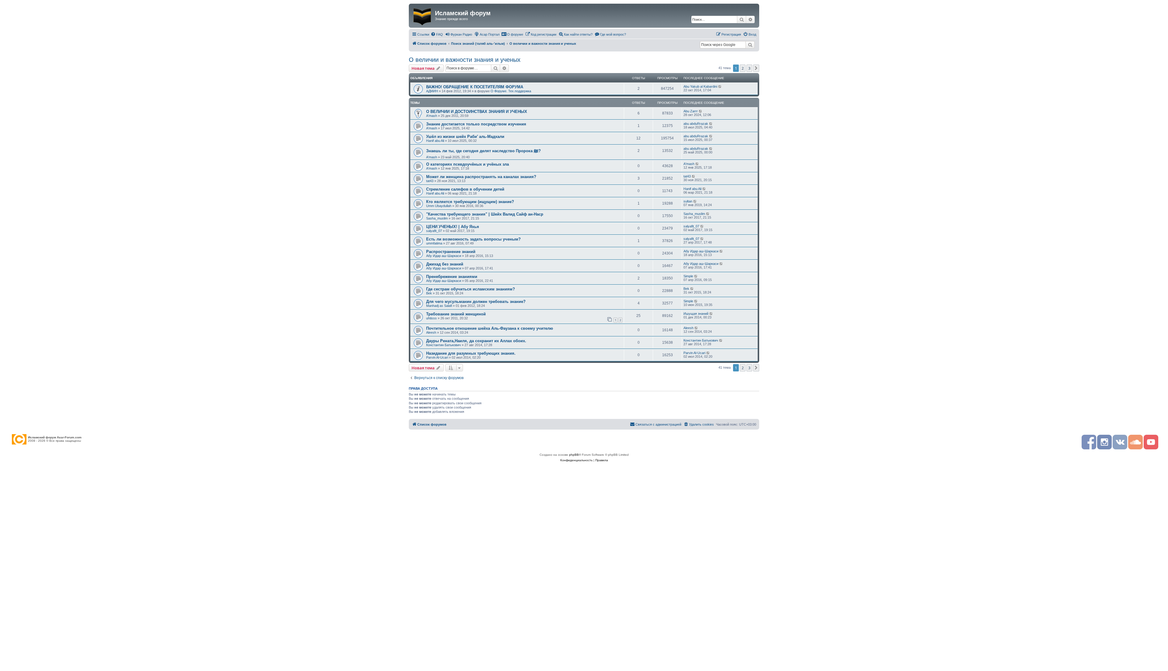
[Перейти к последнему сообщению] (720, 86)
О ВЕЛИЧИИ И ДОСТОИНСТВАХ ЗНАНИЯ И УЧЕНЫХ (476, 111)
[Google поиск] (750, 44)
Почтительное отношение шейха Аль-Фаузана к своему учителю (489, 328)
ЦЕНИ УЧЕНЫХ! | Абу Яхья (452, 226)
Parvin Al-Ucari (437, 357)
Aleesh (431, 332)
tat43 (429, 181)
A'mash (431, 116)
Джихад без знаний (444, 264)
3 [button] (749, 68)
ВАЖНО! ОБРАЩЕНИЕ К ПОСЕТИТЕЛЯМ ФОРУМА (474, 87)
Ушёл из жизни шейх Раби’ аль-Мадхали (465, 136)
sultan (687, 201)
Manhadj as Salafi (439, 305)
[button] (756, 68)
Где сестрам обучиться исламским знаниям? (470, 289)
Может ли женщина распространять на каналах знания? (481, 176)
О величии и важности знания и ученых (464, 59)
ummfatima (434, 243)
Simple (688, 276)
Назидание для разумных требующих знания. (471, 353)
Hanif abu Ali (435, 140)
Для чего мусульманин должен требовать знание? (476, 301)
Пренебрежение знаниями (451, 276)
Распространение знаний (450, 251)
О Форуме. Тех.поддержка (511, 91)
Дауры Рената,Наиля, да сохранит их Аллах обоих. (476, 341)
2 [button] (743, 68)
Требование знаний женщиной (456, 314)
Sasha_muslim (437, 218)
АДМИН (432, 91)
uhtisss (431, 318)
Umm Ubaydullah (438, 206)
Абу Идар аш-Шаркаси (443, 256)
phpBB (574, 454)
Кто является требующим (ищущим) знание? (470, 201)
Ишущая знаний (695, 313)
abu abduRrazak (695, 123)
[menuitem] (437, 34)
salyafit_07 (434, 231)
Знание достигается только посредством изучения (476, 124)
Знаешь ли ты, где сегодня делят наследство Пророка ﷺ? (483, 151)
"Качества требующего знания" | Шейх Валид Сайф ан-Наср (484, 214)
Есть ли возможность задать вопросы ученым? (473, 239)
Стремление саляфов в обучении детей (465, 189)
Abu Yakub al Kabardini (700, 86)
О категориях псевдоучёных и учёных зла (467, 164)
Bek (429, 293)
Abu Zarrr (690, 111)
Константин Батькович (443, 345)
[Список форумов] (422, 15)
